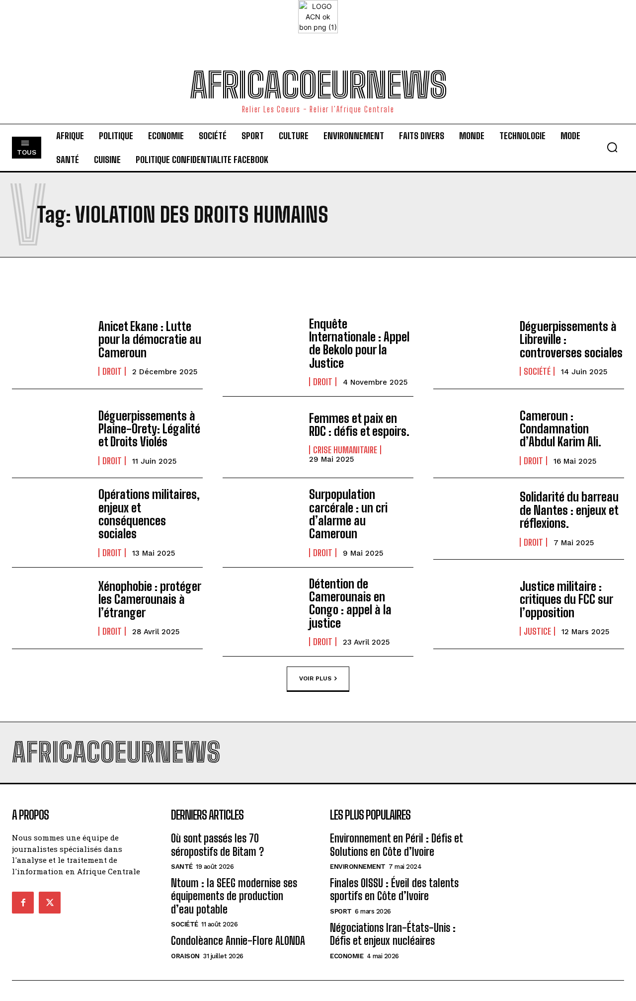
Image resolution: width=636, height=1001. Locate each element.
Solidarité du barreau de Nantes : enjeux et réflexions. (569, 510)
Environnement (358, 866)
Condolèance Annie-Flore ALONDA (238, 940)
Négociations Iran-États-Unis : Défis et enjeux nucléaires (393, 934)
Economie (346, 956)
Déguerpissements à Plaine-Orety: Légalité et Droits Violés (149, 429)
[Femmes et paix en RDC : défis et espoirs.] (261, 437)
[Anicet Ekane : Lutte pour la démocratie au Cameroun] (50, 348)
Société (537, 371)
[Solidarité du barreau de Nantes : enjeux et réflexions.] (471, 518)
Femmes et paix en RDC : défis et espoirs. (359, 424)
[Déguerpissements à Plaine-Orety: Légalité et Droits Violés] (50, 437)
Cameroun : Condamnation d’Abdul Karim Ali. (560, 429)
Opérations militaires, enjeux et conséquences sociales (149, 514)
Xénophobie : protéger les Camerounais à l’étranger (149, 599)
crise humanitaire (345, 449)
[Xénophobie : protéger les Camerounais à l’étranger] (50, 608)
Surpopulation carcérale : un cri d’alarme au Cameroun (348, 514)
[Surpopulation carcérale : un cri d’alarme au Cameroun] (261, 518)
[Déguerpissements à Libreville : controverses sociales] (471, 348)
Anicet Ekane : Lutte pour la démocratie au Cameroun (149, 339)
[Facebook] (23, 903)
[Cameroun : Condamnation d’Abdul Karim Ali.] (471, 437)
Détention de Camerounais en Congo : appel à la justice (350, 603)
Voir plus (315, 678)
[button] (612, 147)
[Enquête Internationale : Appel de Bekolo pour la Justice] (261, 348)
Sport (341, 911)
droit (112, 371)
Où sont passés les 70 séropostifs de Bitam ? (217, 845)
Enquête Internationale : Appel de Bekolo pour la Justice (359, 343)
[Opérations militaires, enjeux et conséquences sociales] (50, 518)
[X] (50, 903)
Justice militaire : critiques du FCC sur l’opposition (566, 599)
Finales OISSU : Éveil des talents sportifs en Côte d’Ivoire (394, 889)
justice (537, 631)
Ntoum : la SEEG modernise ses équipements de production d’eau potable (234, 896)
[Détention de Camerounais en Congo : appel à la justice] (261, 608)
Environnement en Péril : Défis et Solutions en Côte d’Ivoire (396, 845)
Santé (182, 866)
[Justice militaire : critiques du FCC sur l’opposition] (471, 608)
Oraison (185, 956)
